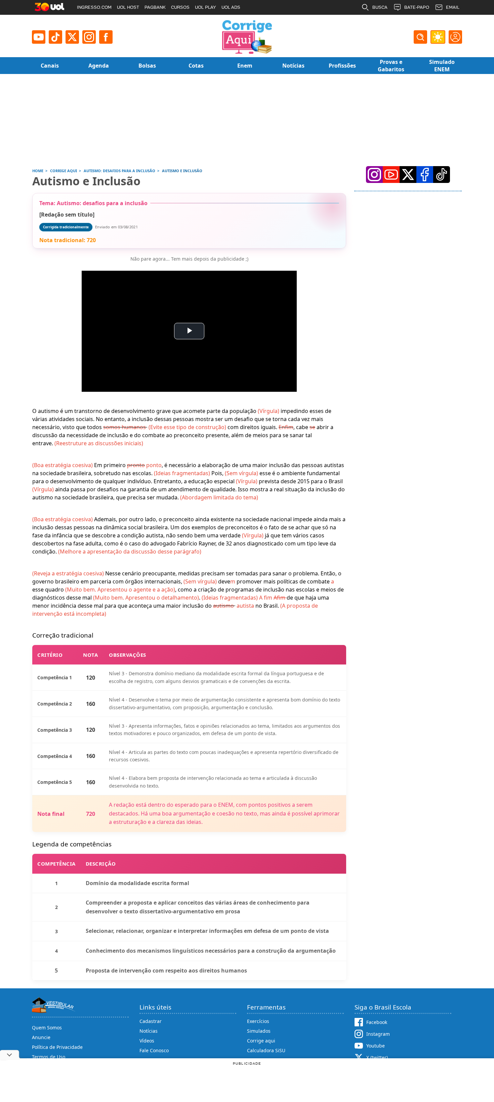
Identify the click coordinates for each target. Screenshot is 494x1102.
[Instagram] (89, 37)
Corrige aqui (261, 1040)
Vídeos (146, 1040)
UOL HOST (128, 7)
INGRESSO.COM (94, 7)
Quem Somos (47, 1027)
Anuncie (41, 1037)
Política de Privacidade (57, 1047)
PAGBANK (155, 7)
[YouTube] (391, 174)
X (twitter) (377, 1057)
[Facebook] (424, 174)
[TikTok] (55, 37)
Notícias (148, 1031)
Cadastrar (150, 1021)
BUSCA (379, 7)
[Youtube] (38, 37)
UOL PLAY (205, 7)
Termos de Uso (48, 1057)
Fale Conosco (154, 1050)
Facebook (376, 1022)
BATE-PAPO (416, 7)
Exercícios (258, 1021)
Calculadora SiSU (266, 1050)
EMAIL (452, 7)
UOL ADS (230, 7)
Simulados (259, 1031)
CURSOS (180, 7)
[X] (72, 37)
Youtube (375, 1045)
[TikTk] (441, 174)
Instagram (378, 1034)
